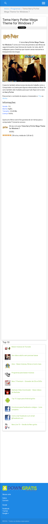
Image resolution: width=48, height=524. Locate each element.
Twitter (5, 511)
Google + (5, 513)
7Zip (39, 96)
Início (6, 8)
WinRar (4, 98)
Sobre (4, 498)
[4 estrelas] (9, 135)
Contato (5, 500)
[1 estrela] (3, 135)
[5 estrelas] (10, 135)
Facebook (5, 509)
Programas (16, 8)
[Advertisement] (24, 235)
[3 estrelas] (7, 135)
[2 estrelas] (5, 135)
